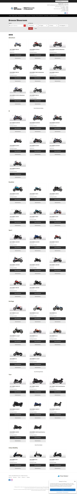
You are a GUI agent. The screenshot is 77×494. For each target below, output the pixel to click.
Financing (33, 15)
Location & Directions (53, 15)
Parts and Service (39, 15)
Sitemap (28, 477)
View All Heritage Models (38, 371)
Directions (15, 477)
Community (46, 15)
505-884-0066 (65, 3)
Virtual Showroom (21, 15)
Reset (36, 28)
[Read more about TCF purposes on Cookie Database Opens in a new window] (65, 13)
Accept (62, 489)
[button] (74, 481)
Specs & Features (18, 55)
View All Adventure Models (38, 108)
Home (10, 15)
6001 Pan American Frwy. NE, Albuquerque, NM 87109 (57, 5)
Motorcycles (14, 15)
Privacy (19, 477)
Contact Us (23, 477)
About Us (10, 477)
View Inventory (18, 58)
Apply (31, 28)
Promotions (28, 15)
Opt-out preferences (59, 492)
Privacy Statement (65, 492)
